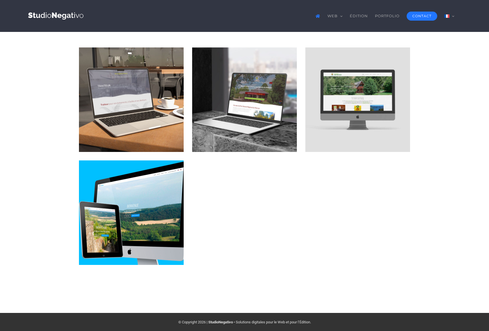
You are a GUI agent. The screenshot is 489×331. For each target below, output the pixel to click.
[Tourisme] (131, 99)
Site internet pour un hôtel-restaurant (131, 83)
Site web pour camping (245, 88)
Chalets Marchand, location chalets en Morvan (358, 83)
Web (131, 119)
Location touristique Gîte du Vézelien (131, 196)
